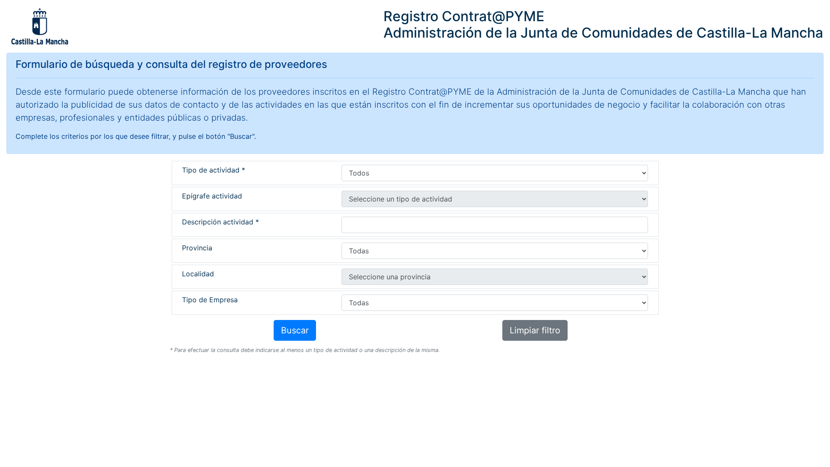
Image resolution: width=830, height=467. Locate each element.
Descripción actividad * (220, 222)
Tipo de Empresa (210, 299)
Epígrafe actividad (212, 196)
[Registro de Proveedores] (39, 26)
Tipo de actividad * (213, 170)
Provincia (197, 247)
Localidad (198, 273)
